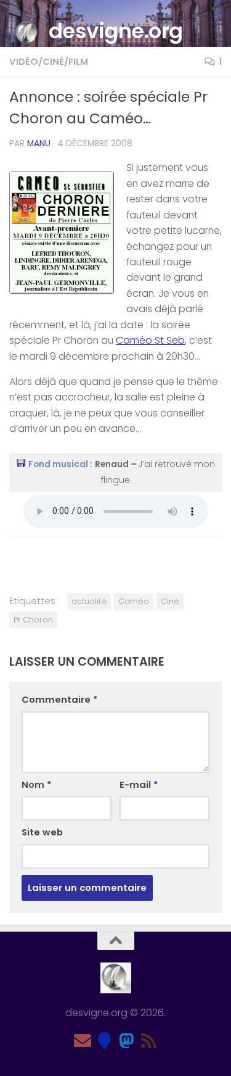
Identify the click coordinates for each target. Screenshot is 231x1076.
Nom (37, 784)
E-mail (139, 784)
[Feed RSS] (149, 1040)
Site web (42, 832)
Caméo (133, 601)
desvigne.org (116, 31)
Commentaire (60, 699)
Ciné (170, 601)
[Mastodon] (127, 1040)
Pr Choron (33, 620)
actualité (89, 601)
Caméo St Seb (150, 340)
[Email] (82, 1040)
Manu (39, 143)
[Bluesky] (104, 1040)
